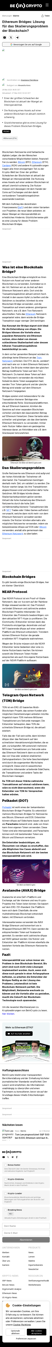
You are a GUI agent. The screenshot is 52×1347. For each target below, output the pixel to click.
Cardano (6, 165)
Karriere (5, 1265)
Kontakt (6, 1256)
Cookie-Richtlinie (22, 1324)
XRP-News (7, 1280)
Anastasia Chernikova (29, 80)
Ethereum (37, 162)
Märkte (16, 16)
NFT (8, 510)
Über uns (6, 1260)
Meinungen (7, 16)
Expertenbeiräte (35, 1265)
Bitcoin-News (8, 1284)
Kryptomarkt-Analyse (11, 1289)
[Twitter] (11, 37)
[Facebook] (17, 1157)
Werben (5, 1252)
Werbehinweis (34, 1284)
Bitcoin (21, 162)
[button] (26, 1168)
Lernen (31, 1256)
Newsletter (33, 1269)
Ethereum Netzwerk (12, 533)
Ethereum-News (9, 1293)
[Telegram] (17, 37)
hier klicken (8, 1013)
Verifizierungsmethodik (38, 1280)
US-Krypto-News (9, 1297)
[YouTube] (4, 37)
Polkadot (7, 807)
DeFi (20, 207)
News (31, 1252)
